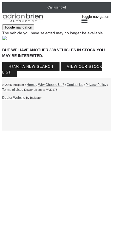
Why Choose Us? (51, 85)
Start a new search (31, 66)
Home (31, 85)
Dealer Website (13, 98)
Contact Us (75, 85)
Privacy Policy (96, 85)
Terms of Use (12, 90)
